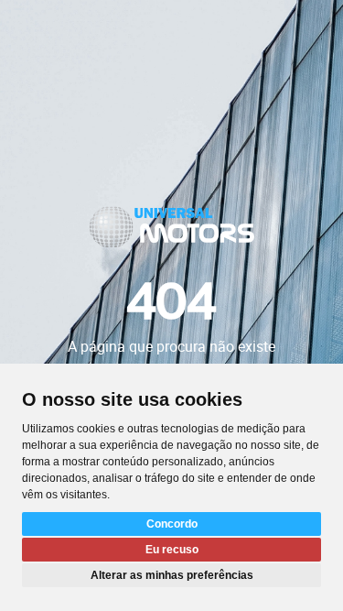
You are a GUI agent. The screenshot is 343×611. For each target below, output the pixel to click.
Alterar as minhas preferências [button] (172, 575)
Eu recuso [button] (171, 549)
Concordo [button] (172, 524)
